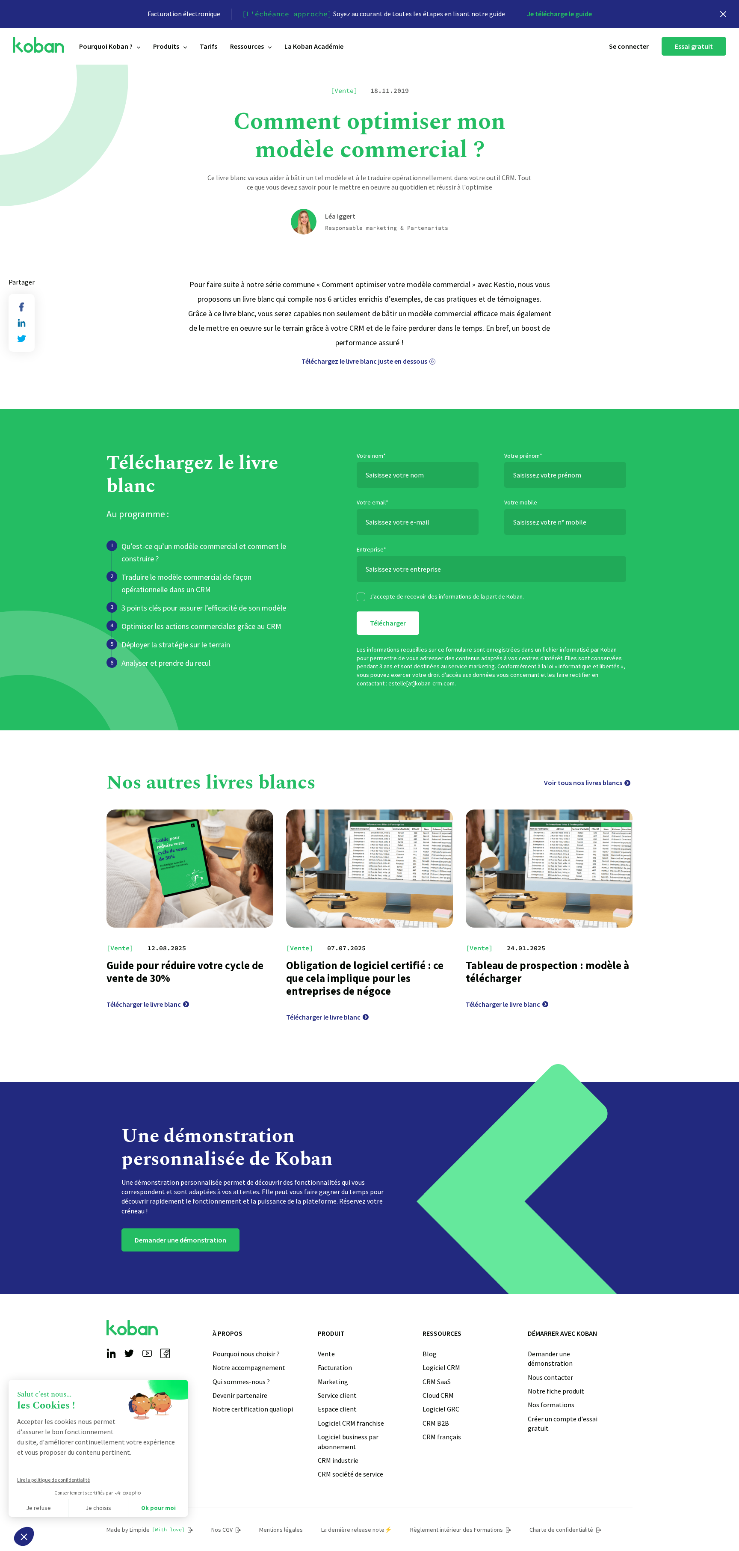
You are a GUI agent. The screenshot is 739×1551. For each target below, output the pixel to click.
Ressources (247, 46)
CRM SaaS (437, 1381)
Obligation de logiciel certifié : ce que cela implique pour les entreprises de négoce (364, 978)
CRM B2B (436, 1423)
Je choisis (98, 1508)
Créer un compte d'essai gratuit (562, 1423)
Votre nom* (371, 456)
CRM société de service (350, 1474)
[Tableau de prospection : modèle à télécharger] (549, 869)
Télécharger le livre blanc (143, 1004)
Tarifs (208, 46)
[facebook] (21, 306)
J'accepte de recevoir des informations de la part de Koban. (447, 596)
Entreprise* (371, 549)
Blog (430, 1353)
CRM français (442, 1436)
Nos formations (551, 1404)
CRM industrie (338, 1460)
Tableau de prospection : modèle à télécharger (547, 971)
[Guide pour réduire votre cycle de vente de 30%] (189, 869)
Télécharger (388, 623)
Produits (166, 46)
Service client (337, 1395)
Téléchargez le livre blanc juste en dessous (364, 361)
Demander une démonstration (180, 1240)
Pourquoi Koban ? (106, 46)
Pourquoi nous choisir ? (246, 1353)
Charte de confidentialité (561, 1529)
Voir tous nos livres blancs (583, 782)
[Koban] (38, 45)
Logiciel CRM (441, 1367)
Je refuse (38, 1508)
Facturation (335, 1367)
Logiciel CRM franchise (351, 1423)
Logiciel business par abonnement (348, 1441)
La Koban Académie (313, 46)
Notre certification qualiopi (253, 1409)
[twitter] (21, 338)
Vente (326, 1353)
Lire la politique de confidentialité (53, 1480)
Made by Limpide (145, 1529)
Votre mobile (520, 502)
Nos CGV (222, 1529)
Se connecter (629, 46)
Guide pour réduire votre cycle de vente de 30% (184, 971)
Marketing (333, 1381)
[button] (24, 1536)
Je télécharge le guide (559, 13)
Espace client (337, 1409)
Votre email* (372, 502)
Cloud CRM (438, 1395)
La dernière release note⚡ (356, 1529)
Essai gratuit (694, 46)
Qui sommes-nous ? (241, 1381)
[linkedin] (21, 322)
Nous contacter (550, 1377)
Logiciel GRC (441, 1409)
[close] (723, 14)
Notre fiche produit (556, 1391)
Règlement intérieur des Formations (456, 1529)
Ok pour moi (158, 1508)
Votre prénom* (523, 456)
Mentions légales (281, 1529)
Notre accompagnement (249, 1367)
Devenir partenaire (240, 1395)
